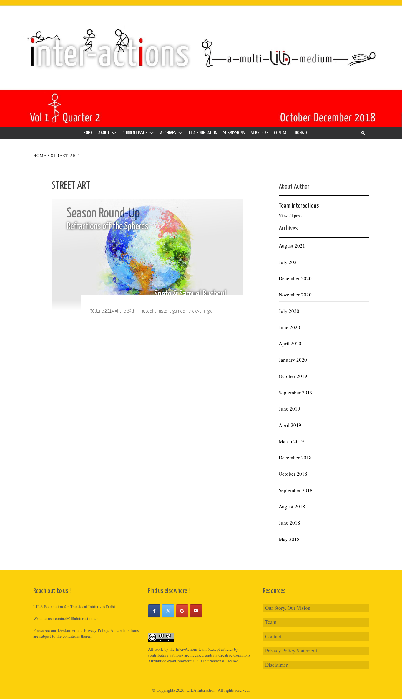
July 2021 (289, 262)
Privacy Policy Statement (291, 650)
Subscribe (259, 133)
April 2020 (290, 343)
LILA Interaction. (202, 690)
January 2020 (293, 359)
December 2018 (295, 457)
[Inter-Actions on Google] (182, 610)
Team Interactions (299, 205)
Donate (301, 133)
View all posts (290, 215)
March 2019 (291, 441)
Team (270, 622)
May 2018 (289, 539)
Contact (281, 133)
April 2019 (290, 425)
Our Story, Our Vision (287, 607)
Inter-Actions (186, 649)
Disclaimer (276, 664)
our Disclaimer (63, 630)
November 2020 (295, 294)
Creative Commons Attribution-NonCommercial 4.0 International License (199, 658)
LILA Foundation (203, 133)
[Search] (363, 133)
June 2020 (289, 327)
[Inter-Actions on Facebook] (154, 610)
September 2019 (296, 392)
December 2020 (295, 278)
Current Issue (134, 133)
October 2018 (293, 473)
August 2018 (292, 506)
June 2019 (289, 408)
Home (87, 133)
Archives (168, 133)
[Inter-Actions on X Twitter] (168, 610)
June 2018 (289, 522)
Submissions (234, 133)
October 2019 (293, 376)
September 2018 (296, 490)
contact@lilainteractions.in (77, 618)
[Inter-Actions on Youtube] (196, 610)
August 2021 (292, 245)
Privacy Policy (96, 630)
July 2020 (289, 311)
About (103, 133)
